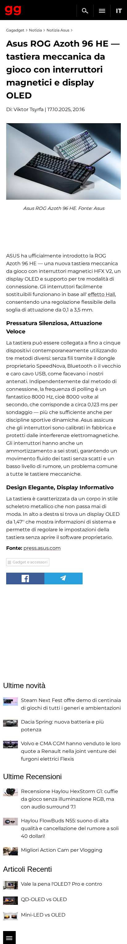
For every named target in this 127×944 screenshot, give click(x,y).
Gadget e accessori (30, 562)
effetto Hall (101, 294)
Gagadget (13, 9)
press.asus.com (42, 548)
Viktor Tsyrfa (28, 109)
